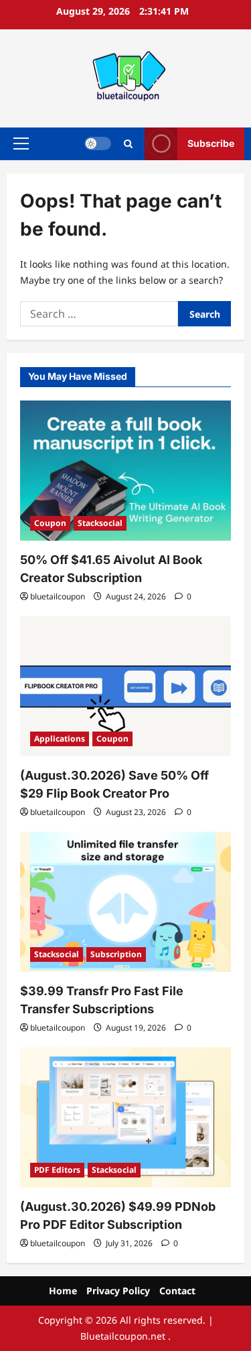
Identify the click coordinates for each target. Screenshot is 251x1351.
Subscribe (210, 143)
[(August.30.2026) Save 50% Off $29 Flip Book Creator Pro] (125, 686)
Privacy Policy (118, 1290)
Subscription (116, 954)
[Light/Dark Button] (97, 143)
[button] (21, 143)
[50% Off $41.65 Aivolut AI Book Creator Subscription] (125, 470)
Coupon (50, 523)
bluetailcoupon (57, 596)
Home (63, 1290)
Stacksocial (100, 523)
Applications (59, 738)
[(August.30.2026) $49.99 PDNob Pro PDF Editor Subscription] (125, 1117)
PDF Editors (57, 1169)
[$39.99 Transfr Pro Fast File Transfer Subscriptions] (125, 902)
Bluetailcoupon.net (122, 1336)
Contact (177, 1290)
